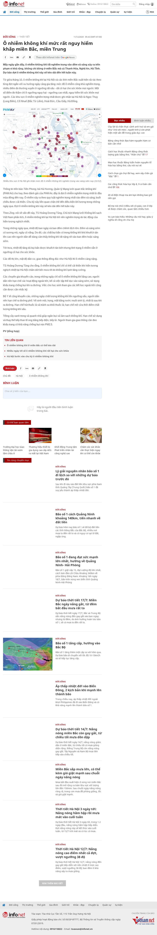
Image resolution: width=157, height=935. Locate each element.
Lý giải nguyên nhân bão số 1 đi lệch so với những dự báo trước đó (77, 475)
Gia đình (57, 11)
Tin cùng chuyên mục (18, 460)
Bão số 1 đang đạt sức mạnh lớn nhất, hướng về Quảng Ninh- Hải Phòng (77, 561)
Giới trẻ (71, 11)
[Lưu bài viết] (30, 57)
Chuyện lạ (100, 11)
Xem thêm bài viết (52, 883)
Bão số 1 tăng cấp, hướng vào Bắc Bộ (78, 645)
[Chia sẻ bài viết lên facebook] (5, 57)
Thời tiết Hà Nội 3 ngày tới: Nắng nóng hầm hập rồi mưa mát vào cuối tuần (78, 813)
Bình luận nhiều (142, 120)
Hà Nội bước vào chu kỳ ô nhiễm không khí (30, 356)
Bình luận (10, 368)
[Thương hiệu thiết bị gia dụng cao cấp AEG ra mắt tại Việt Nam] (40, 435)
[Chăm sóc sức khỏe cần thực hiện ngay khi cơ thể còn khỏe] (91, 435)
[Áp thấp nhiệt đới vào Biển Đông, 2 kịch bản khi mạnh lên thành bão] (27, 697)
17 (146, 154)
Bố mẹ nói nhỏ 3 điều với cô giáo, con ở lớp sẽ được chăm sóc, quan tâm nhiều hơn (130, 207)
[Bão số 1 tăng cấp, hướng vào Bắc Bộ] (27, 654)
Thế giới (44, 11)
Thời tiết (24, 36)
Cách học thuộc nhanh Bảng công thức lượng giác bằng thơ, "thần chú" (128, 153)
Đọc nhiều (119, 120)
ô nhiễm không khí (38, 375)
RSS (152, 11)
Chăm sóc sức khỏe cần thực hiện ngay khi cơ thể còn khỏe (90, 450)
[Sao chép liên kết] (23, 57)
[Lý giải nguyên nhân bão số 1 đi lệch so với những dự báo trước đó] (27, 482)
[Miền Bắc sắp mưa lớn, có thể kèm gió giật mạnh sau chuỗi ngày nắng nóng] (27, 780)
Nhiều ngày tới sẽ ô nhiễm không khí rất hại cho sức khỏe (38, 350)
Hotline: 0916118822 (99, 4)
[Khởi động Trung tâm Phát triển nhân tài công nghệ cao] (66, 435)
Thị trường (30, 11)
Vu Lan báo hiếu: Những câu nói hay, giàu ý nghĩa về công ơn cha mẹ (130, 218)
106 (117, 187)
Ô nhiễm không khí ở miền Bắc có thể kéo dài (31, 345)
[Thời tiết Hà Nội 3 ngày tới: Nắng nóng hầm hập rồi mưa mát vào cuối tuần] (27, 820)
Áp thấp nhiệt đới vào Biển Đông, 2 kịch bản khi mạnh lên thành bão (78, 690)
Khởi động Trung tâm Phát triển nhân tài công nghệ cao (66, 450)
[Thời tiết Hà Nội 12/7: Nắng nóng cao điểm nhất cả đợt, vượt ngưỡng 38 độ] (27, 860)
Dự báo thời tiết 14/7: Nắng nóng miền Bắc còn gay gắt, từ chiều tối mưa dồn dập (79, 733)
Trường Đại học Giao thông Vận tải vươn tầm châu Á (13, 450)
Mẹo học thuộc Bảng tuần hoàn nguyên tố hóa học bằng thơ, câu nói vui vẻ (129, 164)
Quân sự (114, 11)
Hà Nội (19, 375)
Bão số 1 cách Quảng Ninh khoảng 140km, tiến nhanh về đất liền (78, 518)
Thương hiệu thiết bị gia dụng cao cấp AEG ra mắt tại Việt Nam (40, 450)
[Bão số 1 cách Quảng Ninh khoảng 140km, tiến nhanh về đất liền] (27, 525)
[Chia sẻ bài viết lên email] (17, 57)
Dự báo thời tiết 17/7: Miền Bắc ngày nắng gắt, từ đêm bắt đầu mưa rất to (76, 604)
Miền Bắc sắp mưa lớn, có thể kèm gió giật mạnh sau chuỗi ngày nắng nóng (78, 773)
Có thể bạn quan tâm (18, 422)
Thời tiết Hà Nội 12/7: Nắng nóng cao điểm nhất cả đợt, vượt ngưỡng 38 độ (76, 853)
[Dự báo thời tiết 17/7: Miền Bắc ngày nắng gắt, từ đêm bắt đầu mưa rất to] (27, 611)
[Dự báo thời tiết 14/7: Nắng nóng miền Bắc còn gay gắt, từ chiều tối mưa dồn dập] (27, 740)
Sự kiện (128, 11)
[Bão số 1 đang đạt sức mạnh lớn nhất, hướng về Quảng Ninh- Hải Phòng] (27, 568)
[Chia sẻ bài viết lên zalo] (11, 57)
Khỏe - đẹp (85, 11)
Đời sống (14, 11)
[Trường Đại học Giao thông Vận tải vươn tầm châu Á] (14, 435)
